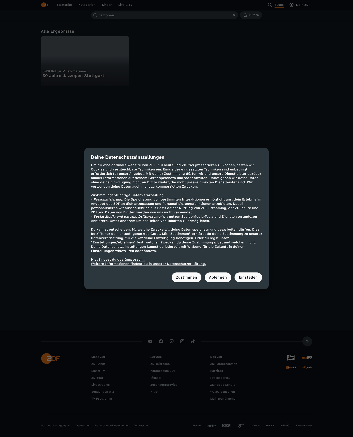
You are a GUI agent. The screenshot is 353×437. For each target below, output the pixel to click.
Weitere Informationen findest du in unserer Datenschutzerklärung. (148, 264)
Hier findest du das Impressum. (118, 259)
